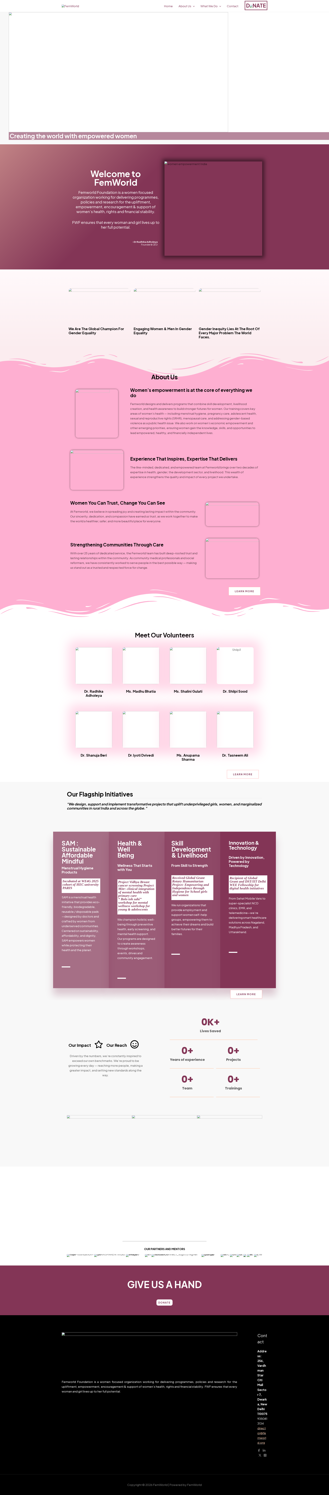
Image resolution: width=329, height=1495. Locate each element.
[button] (71, 1255)
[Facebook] (258, 1450)
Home (168, 6)
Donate (164, 1302)
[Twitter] (259, 1455)
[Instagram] (265, 1455)
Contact (232, 6)
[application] (193, 6)
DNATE (256, 5)
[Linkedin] (264, 1450)
